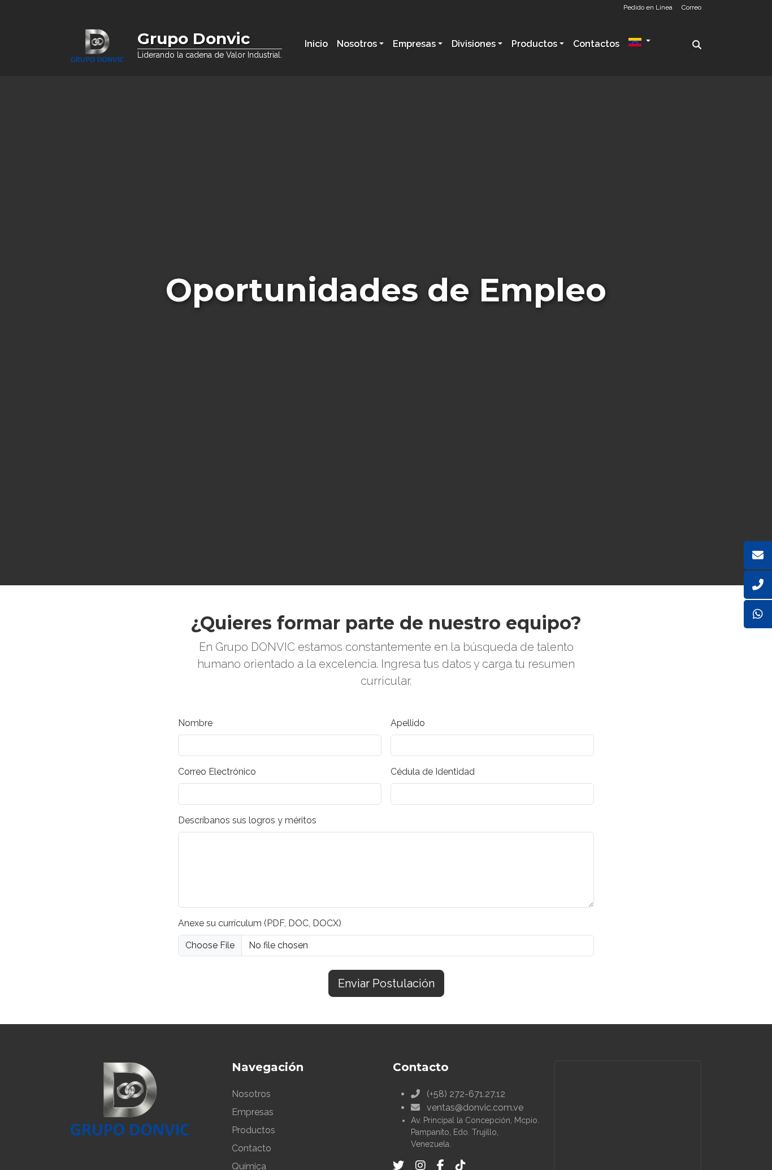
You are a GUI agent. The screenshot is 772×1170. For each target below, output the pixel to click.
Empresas (253, 1112)
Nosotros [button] (357, 43)
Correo (691, 7)
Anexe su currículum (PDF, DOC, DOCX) (259, 923)
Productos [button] (534, 43)
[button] (639, 42)
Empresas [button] (414, 43)
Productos (253, 1130)
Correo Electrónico (217, 771)
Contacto (251, 1148)
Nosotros (251, 1094)
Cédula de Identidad (433, 771)
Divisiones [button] (474, 43)
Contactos (596, 43)
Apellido (408, 723)
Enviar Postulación (386, 983)
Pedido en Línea (648, 7)
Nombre (195, 723)
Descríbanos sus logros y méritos (247, 820)
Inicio (316, 43)
